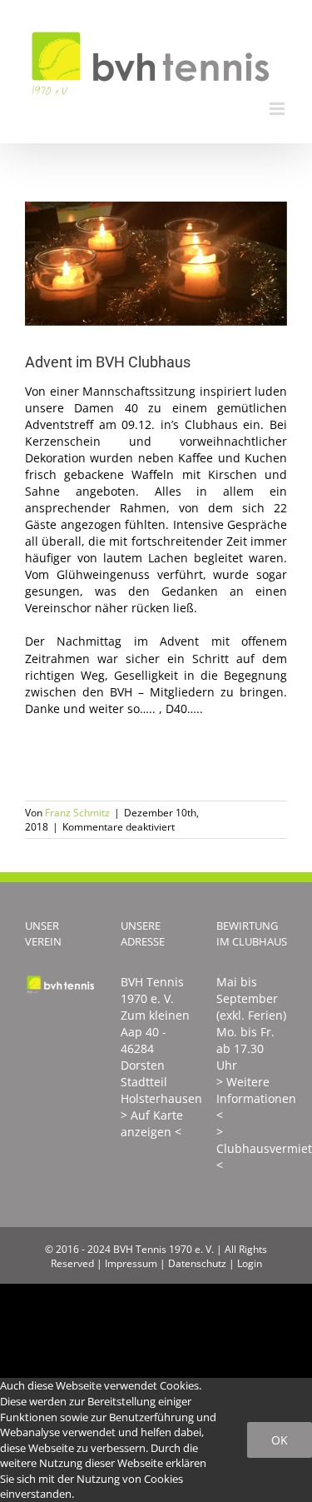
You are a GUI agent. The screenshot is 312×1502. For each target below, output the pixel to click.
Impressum (131, 1263)
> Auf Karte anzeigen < (152, 1123)
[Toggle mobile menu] (278, 108)
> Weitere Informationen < (256, 1098)
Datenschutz (197, 1263)
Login (249, 1263)
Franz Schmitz (77, 813)
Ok (279, 1440)
